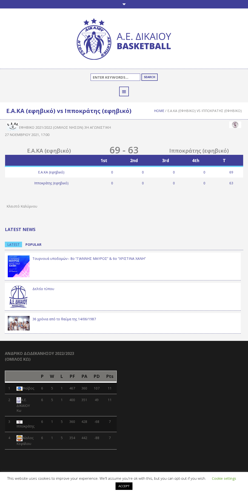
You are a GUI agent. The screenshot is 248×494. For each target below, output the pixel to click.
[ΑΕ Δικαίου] (124, 39)
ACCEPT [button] (124, 486)
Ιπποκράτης (25, 426)
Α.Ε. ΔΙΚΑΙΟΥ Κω (23, 405)
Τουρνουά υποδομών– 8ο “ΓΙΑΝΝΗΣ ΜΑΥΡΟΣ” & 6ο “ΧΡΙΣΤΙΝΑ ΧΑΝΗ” (89, 258)
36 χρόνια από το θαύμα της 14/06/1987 (64, 319)
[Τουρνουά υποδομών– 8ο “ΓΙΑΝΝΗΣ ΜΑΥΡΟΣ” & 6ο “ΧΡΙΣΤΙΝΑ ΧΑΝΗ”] (19, 265)
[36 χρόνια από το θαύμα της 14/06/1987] (19, 323)
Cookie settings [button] (224, 478)
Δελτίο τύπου (43, 288)
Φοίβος (28, 388)
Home (159, 110)
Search (149, 77)
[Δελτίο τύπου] (19, 296)
